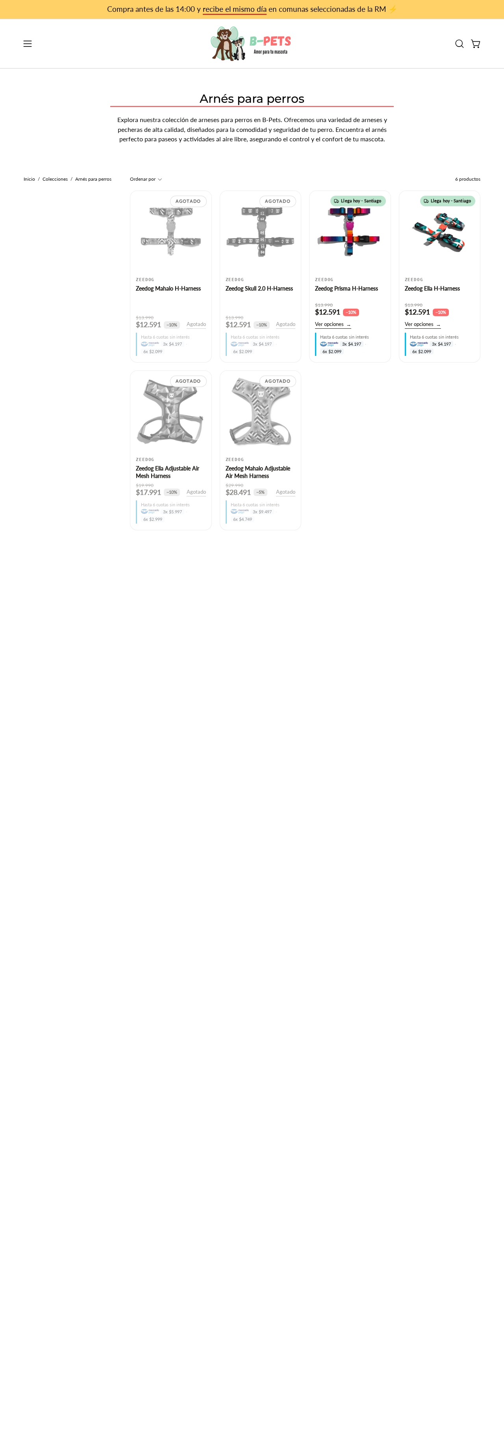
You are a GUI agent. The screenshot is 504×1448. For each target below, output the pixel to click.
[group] (252, 9)
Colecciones (55, 178)
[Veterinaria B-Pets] (252, 43)
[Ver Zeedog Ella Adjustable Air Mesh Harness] (170, 411)
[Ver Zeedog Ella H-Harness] (439, 231)
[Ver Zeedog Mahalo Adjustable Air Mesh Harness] (260, 411)
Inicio (29, 178)
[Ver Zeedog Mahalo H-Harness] (170, 231)
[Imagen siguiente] (202, 231)
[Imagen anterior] (140, 231)
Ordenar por (143, 178)
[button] (459, 43)
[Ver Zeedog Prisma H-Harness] (350, 231)
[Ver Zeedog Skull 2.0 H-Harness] (260, 231)
